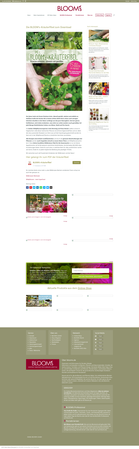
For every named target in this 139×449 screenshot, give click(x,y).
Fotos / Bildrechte (34, 350)
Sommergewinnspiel (35, 346)
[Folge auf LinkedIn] (95, 349)
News (28, 15)
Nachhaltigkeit (56, 340)
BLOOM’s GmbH (57, 336)
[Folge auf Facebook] (95, 346)
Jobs (30, 348)
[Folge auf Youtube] (95, 339)
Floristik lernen (80, 15)
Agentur (108, 15)
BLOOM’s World (79, 338)
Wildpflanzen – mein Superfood (35, 179)
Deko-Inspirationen (39, 15)
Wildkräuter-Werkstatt (33, 176)
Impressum (32, 338)
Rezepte (14, 447)
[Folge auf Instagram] (95, 336)
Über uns (90, 15)
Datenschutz (33, 340)
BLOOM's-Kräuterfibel (42, 162)
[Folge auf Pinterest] (95, 342)
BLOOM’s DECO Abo (80, 348)
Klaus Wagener (56, 338)
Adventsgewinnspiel (35, 344)
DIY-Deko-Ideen (51, 15)
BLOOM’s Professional (66, 15)
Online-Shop (134, 1)
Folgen (100, 336)
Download (76, 162)
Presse (54, 344)
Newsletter (32, 342)
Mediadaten (55, 342)
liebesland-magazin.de (81, 342)
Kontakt (127, 1)
